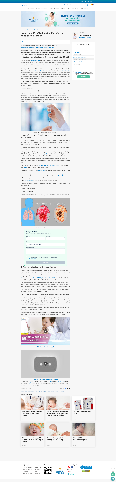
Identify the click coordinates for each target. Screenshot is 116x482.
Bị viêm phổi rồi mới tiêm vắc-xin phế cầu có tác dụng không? (32, 413)
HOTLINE (50, 381)
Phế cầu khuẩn (50, 391)
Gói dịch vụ (37, 469)
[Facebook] (65, 388)
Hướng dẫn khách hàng (42, 8)
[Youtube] (69, 467)
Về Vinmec (63, 8)
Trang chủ (23, 29)
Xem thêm (24, 419)
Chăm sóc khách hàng (89, 1)
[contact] (113, 474)
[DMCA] (86, 471)
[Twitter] (67, 388)
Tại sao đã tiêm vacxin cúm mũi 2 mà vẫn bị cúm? (82, 439)
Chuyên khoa (31, 8)
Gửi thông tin (83, 76)
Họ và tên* (75, 48)
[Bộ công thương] (86, 467)
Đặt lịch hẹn (37, 473)
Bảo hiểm (37, 471)
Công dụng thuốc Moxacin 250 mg (82, 412)
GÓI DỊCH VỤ (60, 381)
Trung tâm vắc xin (44, 29)
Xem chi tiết (89, 37)
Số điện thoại (49, 236)
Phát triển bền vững (54, 8)
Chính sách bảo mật (32, 258)
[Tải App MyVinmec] (47, 470)
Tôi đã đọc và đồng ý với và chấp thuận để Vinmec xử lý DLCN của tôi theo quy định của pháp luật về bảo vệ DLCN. (84, 73)
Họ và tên (28, 236)
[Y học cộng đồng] (71, 471)
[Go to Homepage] (25, 4)
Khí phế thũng (62, 391)
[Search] (64, 4)
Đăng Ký (45, 262)
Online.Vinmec (84, 8)
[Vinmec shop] (60, 470)
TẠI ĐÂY (29, 383)
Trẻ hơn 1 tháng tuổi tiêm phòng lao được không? (56, 439)
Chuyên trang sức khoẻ (73, 8)
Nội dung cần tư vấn (30, 247)
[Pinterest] (69, 388)
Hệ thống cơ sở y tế (27, 469)
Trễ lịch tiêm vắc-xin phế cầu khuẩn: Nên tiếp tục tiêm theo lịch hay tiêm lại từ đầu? (57, 413)
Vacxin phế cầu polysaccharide (27, 391)
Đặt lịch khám (82, 37)
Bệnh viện (28, 241)
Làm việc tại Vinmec (27, 473)
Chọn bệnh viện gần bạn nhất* (80, 57)
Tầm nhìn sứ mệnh (27, 467)
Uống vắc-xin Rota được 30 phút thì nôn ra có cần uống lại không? (32, 439)
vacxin (56, 391)
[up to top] (113, 470)
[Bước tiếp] (71, 474)
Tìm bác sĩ (81, 1)
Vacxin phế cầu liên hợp (41, 391)
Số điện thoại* (76, 52)
